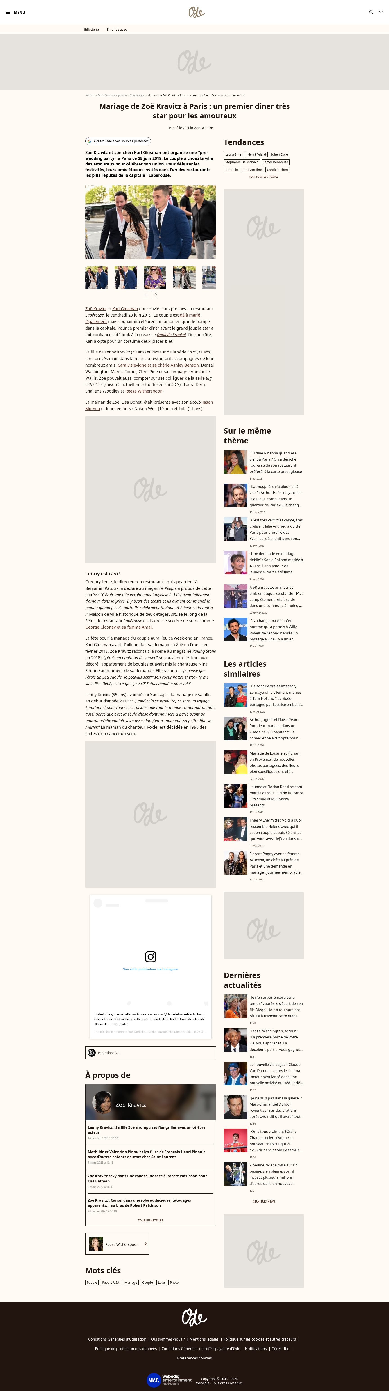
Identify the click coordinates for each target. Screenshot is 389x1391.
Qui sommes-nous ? (168, 1339)
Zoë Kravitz (137, 95)
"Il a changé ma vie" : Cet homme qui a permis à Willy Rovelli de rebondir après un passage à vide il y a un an (274, 630)
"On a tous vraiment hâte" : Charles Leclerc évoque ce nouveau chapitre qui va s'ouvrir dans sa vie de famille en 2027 (275, 1144)
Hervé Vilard (257, 154)
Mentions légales (204, 1339)
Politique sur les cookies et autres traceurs (259, 1339)
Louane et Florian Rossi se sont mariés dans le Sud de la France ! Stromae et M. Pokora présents (276, 796)
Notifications (256, 1348)
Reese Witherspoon (144, 391)
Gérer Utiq (280, 1348)
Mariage (130, 1282)
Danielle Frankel (171, 334)
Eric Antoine (253, 170)
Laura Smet (233, 154)
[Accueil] (197, 12)
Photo (174, 1282)
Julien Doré (279, 154)
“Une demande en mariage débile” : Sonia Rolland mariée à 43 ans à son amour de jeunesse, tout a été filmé (276, 563)
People (92, 1282)
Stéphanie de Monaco (241, 162)
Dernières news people (112, 95)
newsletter (381, 12)
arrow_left (146, 295)
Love (161, 1282)
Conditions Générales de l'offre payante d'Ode (201, 1348)
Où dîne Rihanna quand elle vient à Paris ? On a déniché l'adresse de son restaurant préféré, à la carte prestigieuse (276, 462)
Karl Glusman (125, 308)
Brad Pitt (231, 170)
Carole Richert (277, 170)
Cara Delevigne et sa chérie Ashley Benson (158, 365)
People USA (110, 1282)
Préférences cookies (194, 1358)
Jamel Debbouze (276, 162)
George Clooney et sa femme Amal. (119, 627)
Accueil (89, 95)
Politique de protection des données (126, 1348)
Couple (147, 1282)
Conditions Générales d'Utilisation (117, 1339)
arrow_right (155, 295)
